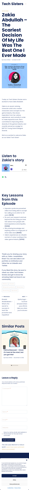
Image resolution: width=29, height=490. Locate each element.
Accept (14, 476)
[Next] (24, 347)
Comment (7, 388)
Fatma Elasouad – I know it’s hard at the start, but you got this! (14, 352)
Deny (14, 480)
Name (5, 412)
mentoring (6, 290)
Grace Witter (6, 60)
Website (5, 428)
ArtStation (15, 261)
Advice (5, 284)
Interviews (5, 11)
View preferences (14, 484)
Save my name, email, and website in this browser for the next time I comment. (15, 433)
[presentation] (14, 338)
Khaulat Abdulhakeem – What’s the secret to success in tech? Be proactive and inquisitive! (7, 306)
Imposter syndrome (9, 287)
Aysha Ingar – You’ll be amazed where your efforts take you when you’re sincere (22, 303)
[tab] (11, 365)
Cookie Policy (11, 487)
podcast (14, 290)
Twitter (4, 265)
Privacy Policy (17, 487)
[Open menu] (25, 4)
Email (5, 420)
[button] (26, 460)
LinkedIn (15, 263)
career (11, 284)
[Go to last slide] (4, 347)
